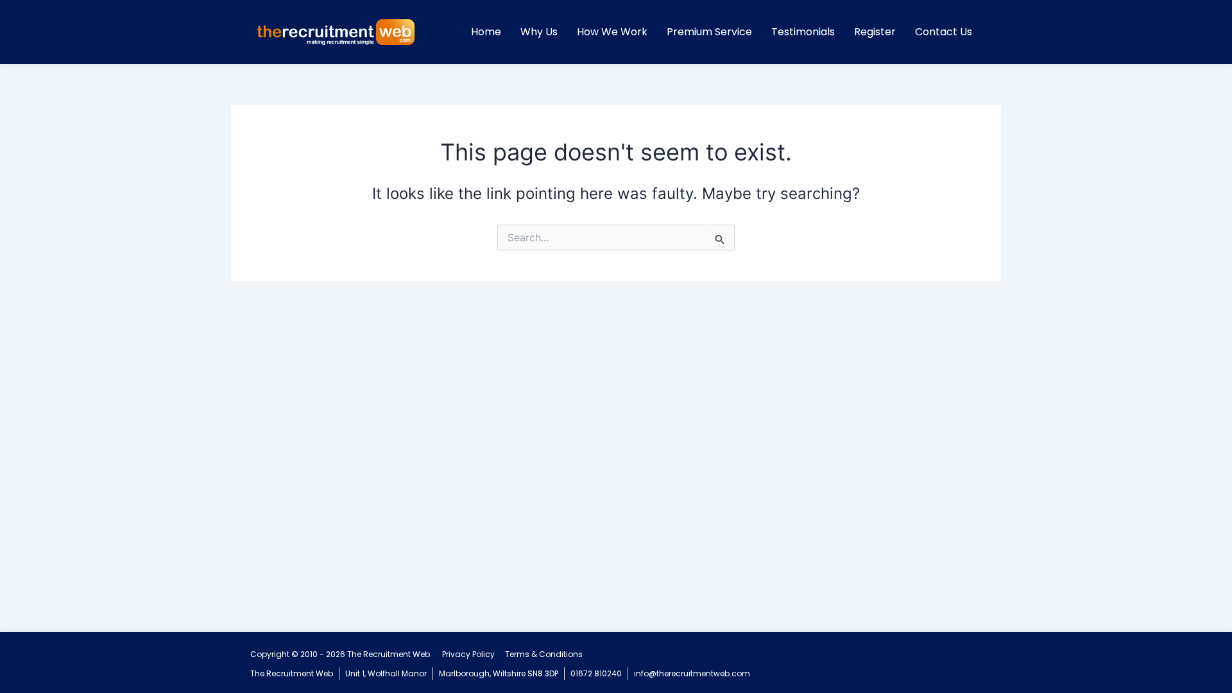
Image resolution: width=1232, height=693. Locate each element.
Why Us (539, 31)
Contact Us (943, 31)
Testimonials (803, 31)
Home (486, 31)
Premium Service (709, 31)
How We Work (612, 31)
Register (875, 31)
